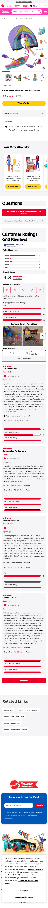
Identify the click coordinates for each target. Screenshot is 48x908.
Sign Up (39, 805)
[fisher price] (25, 5)
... (14, 18)
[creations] (33, 5)
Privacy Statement (35, 869)
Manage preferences (24, 897)
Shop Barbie (7, 85)
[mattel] (2, 5)
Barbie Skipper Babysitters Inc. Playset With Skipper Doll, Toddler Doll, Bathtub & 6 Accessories (13, 179)
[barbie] (9, 5)
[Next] (43, 77)
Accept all (24, 890)
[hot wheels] (17, 5)
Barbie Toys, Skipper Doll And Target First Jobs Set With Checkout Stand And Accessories (33, 179)
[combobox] (26, 11)
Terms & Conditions (15, 875)
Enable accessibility (24, 2)
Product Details (12, 113)
